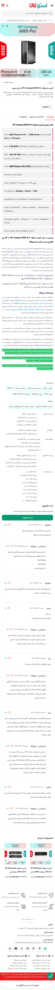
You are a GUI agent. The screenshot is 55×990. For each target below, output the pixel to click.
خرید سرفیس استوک (42, 968)
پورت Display (37, 394)
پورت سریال (47, 388)
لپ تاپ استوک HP (37, 303)
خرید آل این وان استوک (18, 965)
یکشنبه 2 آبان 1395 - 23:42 (37, 787)
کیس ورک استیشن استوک (17, 968)
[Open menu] (52, 5)
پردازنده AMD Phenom (21, 394)
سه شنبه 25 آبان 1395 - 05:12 (21, 546)
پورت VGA (48, 394)
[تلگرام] (39, 948)
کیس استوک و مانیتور (40, 20)
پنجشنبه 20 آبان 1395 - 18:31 (21, 629)
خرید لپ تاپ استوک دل (41, 965)
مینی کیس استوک (34, 388)
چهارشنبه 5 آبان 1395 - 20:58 (39, 658)
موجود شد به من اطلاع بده (27, 985)
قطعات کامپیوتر (16, 309)
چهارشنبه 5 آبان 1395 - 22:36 (21, 675)
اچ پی (50, 82)
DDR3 (9, 388)
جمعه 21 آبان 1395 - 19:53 (36, 583)
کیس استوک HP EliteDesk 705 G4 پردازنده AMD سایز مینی (41, 870)
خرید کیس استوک (20, 960)
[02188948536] (50, 976)
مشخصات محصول (36, 116)
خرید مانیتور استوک (20, 962)
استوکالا (38, 345)
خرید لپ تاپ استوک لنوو (41, 962)
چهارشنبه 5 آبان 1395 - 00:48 (38, 712)
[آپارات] (9, 948)
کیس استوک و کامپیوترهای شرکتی (17, 20)
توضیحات (50, 116)
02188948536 (47, 942)
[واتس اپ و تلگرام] (27, 948)
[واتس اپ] (21, 948)
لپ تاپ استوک (41, 956)
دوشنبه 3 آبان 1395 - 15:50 (21, 808)
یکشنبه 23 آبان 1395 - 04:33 (35, 525)
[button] (5, 860)
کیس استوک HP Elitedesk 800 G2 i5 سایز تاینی (15, 870)
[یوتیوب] (15, 948)
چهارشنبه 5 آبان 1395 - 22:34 (21, 746)
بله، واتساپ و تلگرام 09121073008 (28, 942)
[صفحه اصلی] (51, 20)
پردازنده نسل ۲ (19, 388)
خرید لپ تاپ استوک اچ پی (40, 960)
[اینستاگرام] (33, 948)
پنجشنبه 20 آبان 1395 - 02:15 (37, 608)
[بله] (45, 948)
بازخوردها (23, 116)
